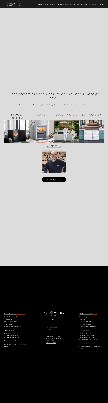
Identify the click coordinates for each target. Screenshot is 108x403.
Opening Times (51, 343)
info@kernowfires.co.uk (53, 338)
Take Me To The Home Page (54, 179)
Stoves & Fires (43, 4)
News (6, 346)
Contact (101, 4)
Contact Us (54, 146)
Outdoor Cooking (82, 4)
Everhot (72, 4)
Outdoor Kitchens (67, 114)
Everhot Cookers (92, 114)
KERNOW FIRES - (14, 313)
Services (53, 4)
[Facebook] (55, 319)
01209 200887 (86, 324)
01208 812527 (50, 340)
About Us (93, 4)
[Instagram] (53, 319)
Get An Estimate (63, 4)
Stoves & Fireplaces (16, 116)
